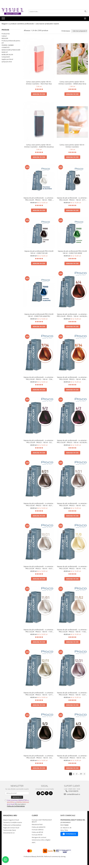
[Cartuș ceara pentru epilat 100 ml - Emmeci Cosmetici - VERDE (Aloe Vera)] (72, 59)
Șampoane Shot (7, 62)
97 (81, 774)
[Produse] (3, 19)
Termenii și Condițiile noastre (12, 822)
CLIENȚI (35, 815)
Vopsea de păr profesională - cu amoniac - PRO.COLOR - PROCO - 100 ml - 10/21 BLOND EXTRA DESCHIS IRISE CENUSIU (39, 567)
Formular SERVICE (37, 830)
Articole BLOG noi (9, 833)
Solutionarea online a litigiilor (41, 840)
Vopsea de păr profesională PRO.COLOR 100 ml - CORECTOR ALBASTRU (38, 315)
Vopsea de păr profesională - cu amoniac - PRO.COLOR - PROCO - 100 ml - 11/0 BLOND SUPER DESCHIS (72, 567)
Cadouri (4, 36)
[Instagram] (51, 793)
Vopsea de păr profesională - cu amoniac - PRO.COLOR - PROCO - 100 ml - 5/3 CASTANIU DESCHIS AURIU (39, 757)
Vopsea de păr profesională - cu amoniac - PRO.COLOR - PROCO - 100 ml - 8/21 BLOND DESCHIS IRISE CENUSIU (39, 504)
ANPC (33, 842)
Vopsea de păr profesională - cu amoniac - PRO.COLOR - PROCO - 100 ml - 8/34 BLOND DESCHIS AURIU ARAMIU (72, 378)
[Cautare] (85, 11)
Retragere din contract (39, 837)
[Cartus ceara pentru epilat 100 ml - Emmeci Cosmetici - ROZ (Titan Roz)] (39, 58)
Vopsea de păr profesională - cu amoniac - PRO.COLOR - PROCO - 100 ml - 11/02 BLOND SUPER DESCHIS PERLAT (72, 631)
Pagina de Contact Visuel (11, 828)
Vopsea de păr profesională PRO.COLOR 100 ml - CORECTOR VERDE (72, 252)
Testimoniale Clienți (9, 830)
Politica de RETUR (37, 832)
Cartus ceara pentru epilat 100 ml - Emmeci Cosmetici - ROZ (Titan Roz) (39, 83)
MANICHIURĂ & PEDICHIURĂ (11, 50)
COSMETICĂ (5, 47)
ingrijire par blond (7, 59)
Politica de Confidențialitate (12, 825)
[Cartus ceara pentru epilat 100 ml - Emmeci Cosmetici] (72, 122)
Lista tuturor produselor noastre (47, 24)
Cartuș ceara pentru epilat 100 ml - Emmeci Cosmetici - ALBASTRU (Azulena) (39, 146)
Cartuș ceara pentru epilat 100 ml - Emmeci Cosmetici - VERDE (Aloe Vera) (72, 83)
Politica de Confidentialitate (16, 806)
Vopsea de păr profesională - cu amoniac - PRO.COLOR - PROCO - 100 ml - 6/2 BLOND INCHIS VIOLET (72, 441)
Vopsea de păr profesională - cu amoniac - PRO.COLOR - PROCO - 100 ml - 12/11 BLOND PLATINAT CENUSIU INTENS (39, 694)
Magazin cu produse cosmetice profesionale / (18, 24)
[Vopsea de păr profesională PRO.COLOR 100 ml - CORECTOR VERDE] (72, 233)
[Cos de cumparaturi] (85, 18)
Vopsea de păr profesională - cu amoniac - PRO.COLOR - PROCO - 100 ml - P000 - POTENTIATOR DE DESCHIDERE (39, 199)
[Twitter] (47, 793)
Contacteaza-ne (71, 834)
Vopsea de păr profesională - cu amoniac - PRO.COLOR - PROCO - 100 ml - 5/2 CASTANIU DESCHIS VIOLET (39, 441)
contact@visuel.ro (73, 794)
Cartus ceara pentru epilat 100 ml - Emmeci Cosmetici (72, 146)
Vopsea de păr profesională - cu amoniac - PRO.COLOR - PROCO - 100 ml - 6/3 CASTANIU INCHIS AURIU (72, 757)
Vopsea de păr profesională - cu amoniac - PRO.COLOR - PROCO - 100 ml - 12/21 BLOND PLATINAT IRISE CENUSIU (72, 694)
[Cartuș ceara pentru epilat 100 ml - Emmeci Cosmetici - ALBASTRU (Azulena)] (39, 122)
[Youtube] (42, 793)
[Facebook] (38, 793)
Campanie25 (6, 57)
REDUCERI (5, 38)
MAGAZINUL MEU (10, 815)
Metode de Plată (37, 824)
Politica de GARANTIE (38, 827)
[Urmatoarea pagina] (84, 774)
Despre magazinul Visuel (11, 820)
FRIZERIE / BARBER (8, 45)
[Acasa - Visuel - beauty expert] (12, 11)
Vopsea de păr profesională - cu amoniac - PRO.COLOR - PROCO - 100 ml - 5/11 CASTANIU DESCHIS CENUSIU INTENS (72, 199)
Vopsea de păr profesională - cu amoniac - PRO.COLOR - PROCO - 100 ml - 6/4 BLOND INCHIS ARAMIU (72, 315)
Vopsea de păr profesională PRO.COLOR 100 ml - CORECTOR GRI (38, 252)
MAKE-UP (5, 52)
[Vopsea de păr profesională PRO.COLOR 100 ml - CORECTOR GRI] (39, 233)
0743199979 (73, 791)
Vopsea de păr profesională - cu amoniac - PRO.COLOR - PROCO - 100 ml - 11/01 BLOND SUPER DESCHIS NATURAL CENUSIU (38, 631)
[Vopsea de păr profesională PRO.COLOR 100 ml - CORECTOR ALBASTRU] (39, 291)
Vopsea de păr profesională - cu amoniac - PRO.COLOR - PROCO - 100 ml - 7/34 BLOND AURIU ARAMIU (39, 378)
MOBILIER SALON (7, 55)
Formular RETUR (37, 835)
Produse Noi (6, 34)
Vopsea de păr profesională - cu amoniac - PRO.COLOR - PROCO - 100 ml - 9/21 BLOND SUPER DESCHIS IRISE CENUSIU (72, 504)
